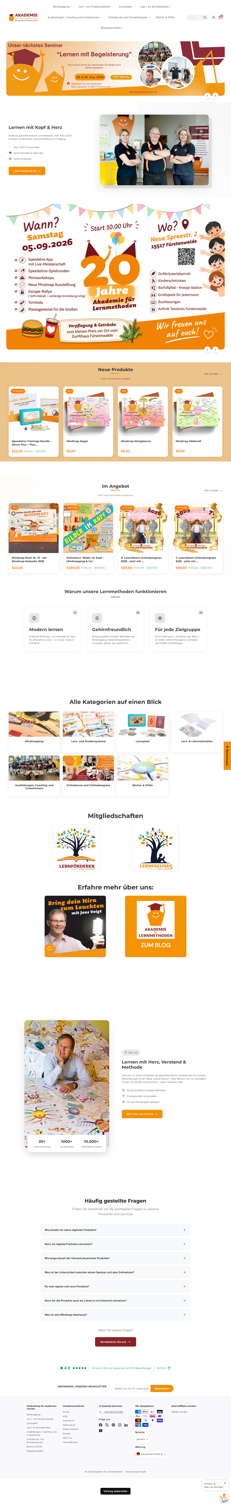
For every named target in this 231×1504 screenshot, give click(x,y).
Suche (66, 1412)
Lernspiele (125, 6)
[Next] (215, 96)
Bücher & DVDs (165, 17)
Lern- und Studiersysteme (94, 6)
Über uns (67, 1437)
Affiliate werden (179, 1412)
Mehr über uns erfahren (140, 1114)
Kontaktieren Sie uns (113, 1341)
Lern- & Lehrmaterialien (154, 6)
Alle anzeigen (211, 373)
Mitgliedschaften (111, 27)
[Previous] (207, 96)
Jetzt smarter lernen (25, 171)
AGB (65, 1416)
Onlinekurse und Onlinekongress (127, 17)
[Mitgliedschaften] (75, 847)
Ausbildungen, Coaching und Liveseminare (73, 17)
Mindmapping (61, 6)
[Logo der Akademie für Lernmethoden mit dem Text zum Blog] (155, 926)
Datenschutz (69, 1425)
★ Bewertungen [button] (227, 755)
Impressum (68, 1420)
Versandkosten (70, 1442)
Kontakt (66, 1433)
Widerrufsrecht (70, 1429)
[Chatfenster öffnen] (224, 1497)
